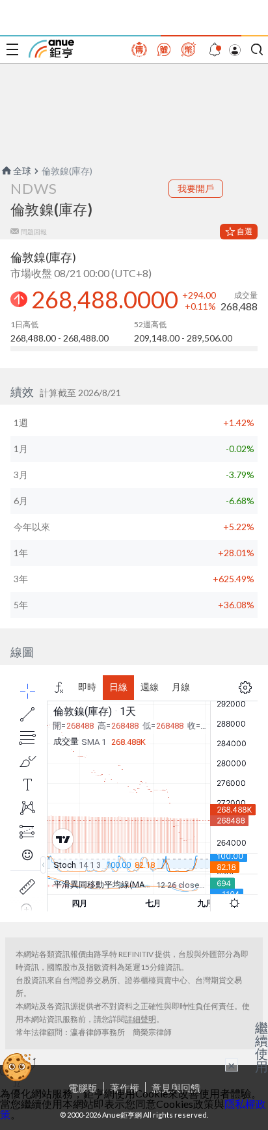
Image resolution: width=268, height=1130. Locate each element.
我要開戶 (196, 188)
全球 (22, 170)
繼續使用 (261, 1046)
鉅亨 (51, 49)
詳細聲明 (140, 1019)
